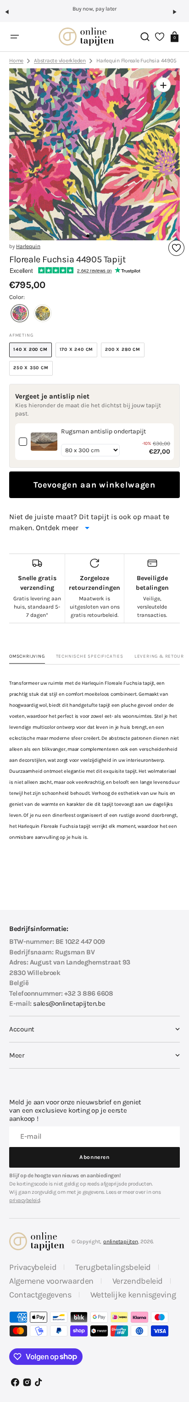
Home (16, 60)
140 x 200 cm (32, 352)
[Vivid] (19, 314)
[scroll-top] (174, 1327)
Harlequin (28, 246)
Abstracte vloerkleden (60, 60)
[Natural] (42, 314)
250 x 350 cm (33, 370)
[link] (44, 441)
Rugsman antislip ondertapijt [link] (103, 431)
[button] (11, 15)
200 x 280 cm (125, 352)
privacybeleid (24, 1200)
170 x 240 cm (79, 352)
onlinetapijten (120, 1241)
